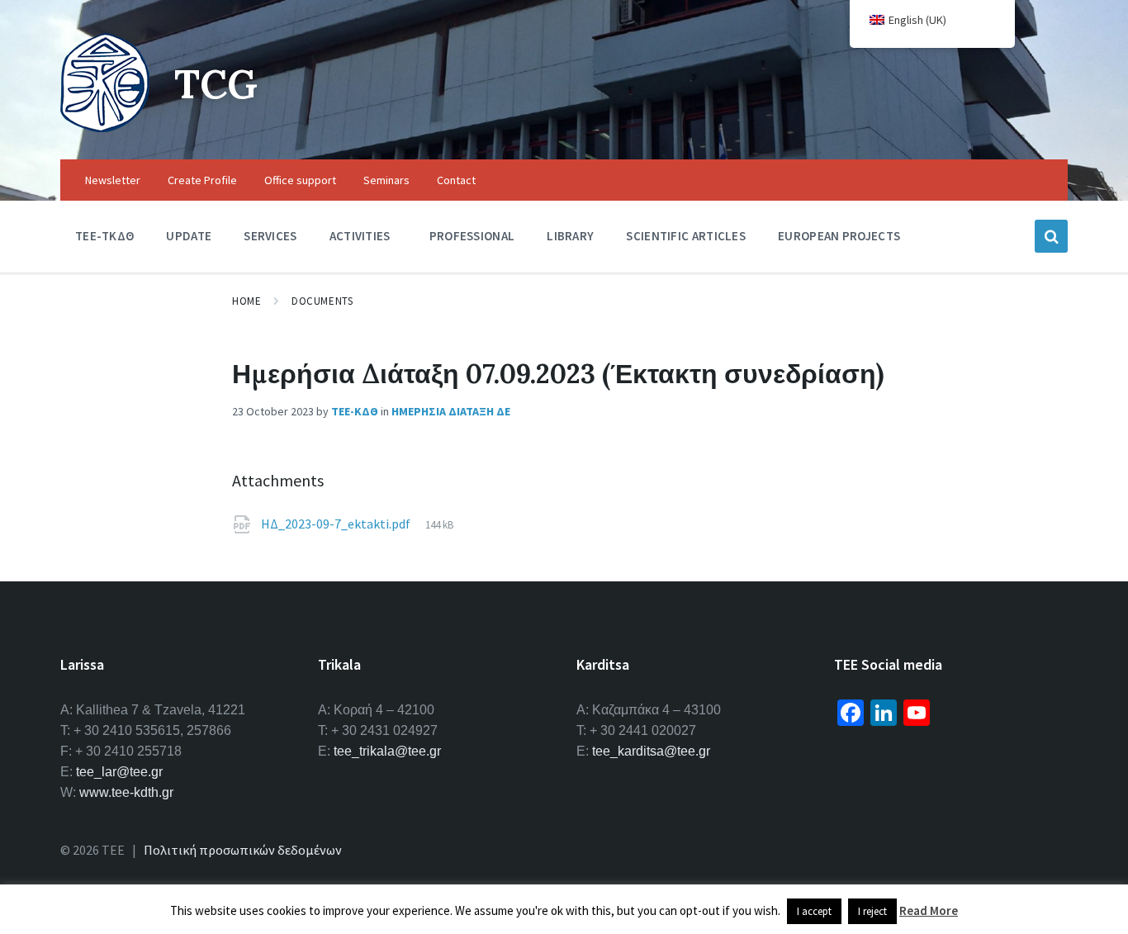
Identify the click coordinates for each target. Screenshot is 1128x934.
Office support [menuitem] (300, 180)
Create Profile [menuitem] (202, 180)
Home (246, 301)
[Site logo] (104, 127)
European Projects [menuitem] (839, 236)
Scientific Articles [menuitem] (686, 236)
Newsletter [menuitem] (112, 180)
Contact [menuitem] (456, 180)
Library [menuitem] (570, 236)
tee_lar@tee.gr (119, 772)
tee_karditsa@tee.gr (651, 751)
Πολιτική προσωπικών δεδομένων (243, 850)
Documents (322, 301)
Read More (928, 910)
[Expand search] (1051, 236)
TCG (216, 84)
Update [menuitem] (188, 236)
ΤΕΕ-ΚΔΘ (354, 411)
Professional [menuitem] (472, 236)
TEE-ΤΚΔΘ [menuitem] (104, 236)
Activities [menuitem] (360, 236)
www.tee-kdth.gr (126, 792)
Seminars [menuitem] (386, 180)
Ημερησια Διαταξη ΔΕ (450, 411)
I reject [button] (872, 911)
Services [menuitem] (270, 236)
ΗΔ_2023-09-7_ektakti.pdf (337, 523)
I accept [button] (814, 911)
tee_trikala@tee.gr (387, 751)
